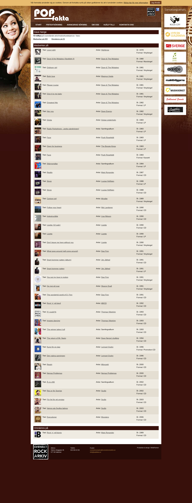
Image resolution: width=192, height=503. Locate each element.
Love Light (51, 50)
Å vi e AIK (51, 382)
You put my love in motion (57, 277)
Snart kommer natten (55, 269)
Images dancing (53, 321)
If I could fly (51, 312)
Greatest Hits (52, 103)
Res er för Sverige (54, 391)
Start (39, 25)
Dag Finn (105, 251)
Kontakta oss (126, 25)
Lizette (104, 225)
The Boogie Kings (108, 146)
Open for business (54, 146)
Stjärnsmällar (52, 164)
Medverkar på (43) (40, 39)
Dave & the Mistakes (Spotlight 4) (60, 59)
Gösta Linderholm (108, 120)
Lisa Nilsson (106, 216)
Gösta (49, 120)
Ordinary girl (52, 67)
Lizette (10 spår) (53, 225)
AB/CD (104, 303)
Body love (51, 76)
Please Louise (53, 85)
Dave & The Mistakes (110, 59)
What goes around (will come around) (62, 251)
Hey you (50, 111)
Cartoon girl (52, 199)
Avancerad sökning (77, 25)
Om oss (95, 25)
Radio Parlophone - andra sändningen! (63, 129)
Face (49, 137)
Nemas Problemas (54, 373)
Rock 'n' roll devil (54, 303)
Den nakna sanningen (56, 356)
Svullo (103, 391)
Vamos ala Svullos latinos (57, 408)
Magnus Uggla (107, 76)
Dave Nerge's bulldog (110, 338)
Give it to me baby (54, 94)
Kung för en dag (53, 347)
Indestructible (52, 216)
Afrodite (104, 199)
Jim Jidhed (105, 260)
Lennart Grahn (107, 347)
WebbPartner (154, 447)
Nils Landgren (107, 207)
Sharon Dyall (106, 286)
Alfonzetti (105, 364)
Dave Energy (106, 111)
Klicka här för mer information (136, 3)
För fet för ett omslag (55, 399)
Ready (49, 364)
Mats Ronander (107, 172)
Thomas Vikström (108, 312)
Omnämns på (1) (58, 39)
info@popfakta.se (95, 452)
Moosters (105, 417)
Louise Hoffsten (107, 181)
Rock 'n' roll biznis (54, 433)
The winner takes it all (56, 329)
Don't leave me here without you (60, 242)
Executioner (52, 417)
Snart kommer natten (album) (59, 260)
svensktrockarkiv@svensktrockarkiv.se (102, 450)
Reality (50, 172)
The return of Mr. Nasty (56, 338)
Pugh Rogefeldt (107, 137)
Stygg (49, 181)
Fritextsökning (54, 25)
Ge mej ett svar (53, 286)
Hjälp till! (109, 25)
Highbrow (105, 50)
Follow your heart (54, 207)
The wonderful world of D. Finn (59, 295)
